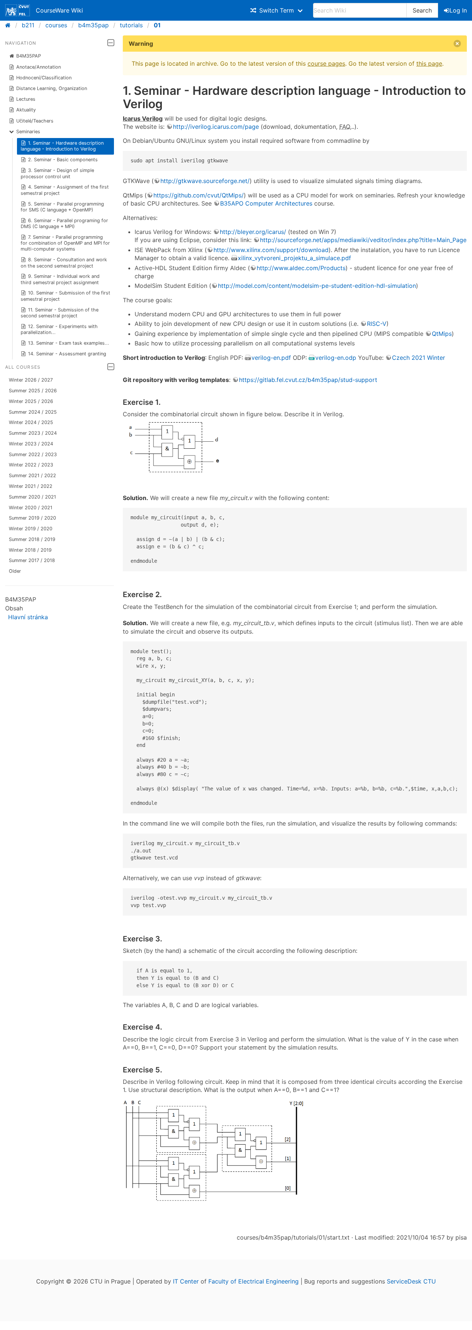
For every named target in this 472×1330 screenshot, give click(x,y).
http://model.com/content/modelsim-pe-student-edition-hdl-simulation (317, 285)
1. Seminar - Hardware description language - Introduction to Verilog (62, 146)
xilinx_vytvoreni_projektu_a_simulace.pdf (294, 258)
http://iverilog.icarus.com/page (216, 126)
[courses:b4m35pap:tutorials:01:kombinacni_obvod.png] (178, 475)
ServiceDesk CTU (411, 1281)
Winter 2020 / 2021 (30, 507)
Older (15, 571)
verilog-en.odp (335, 357)
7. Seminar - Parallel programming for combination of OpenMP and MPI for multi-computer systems (65, 243)
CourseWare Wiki (59, 10)
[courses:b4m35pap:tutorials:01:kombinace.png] (215, 1199)
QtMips (442, 333)
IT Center (186, 1281)
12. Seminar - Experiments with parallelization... (59, 329)
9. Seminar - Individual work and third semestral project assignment (60, 279)
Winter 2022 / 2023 (31, 465)
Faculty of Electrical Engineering (253, 1281)
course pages (326, 63)
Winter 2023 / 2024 (31, 444)
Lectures (25, 99)
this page (429, 63)
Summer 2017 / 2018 (32, 560)
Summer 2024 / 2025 (33, 412)
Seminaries (28, 131)
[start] (10, 25)
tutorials (131, 25)
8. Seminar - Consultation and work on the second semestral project (64, 262)
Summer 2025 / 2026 (33, 390)
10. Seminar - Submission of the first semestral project (66, 296)
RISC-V (376, 323)
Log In (458, 10)
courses (56, 25)
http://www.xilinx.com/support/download (271, 250)
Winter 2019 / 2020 (30, 528)
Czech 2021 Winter (418, 357)
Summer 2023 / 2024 (33, 433)
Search (422, 10)
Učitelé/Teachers (34, 121)
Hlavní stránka (28, 617)
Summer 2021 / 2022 (32, 475)
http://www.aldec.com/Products (301, 268)
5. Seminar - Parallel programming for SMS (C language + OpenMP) (62, 207)
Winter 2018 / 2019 (30, 550)
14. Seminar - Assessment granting (67, 353)
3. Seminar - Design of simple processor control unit (57, 173)
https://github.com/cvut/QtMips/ (198, 195)
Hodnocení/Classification (44, 77)
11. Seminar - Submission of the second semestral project (60, 312)
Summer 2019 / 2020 (32, 518)
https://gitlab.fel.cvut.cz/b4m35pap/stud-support (308, 379)
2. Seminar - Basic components (63, 159)
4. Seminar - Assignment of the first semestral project (65, 190)
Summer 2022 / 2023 (33, 454)
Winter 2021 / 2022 (30, 486)
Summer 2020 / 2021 (32, 497)
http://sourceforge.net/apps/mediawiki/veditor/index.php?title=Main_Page (363, 240)
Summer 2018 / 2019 (32, 539)
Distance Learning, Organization (51, 88)
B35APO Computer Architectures (266, 203)
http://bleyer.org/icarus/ (253, 231)
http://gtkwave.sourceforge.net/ (205, 181)
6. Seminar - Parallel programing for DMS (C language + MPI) (64, 223)
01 (157, 25)
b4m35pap (93, 25)
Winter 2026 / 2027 (31, 380)
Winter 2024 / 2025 (31, 422)
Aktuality (26, 110)
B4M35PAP (28, 56)
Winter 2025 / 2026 (31, 401)
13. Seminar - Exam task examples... (68, 343)
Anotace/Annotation (38, 67)
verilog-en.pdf (271, 357)
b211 (28, 25)
